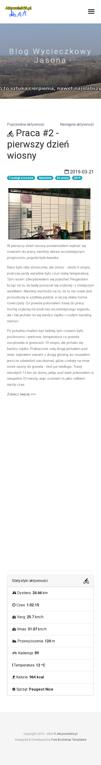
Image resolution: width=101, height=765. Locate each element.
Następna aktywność (77, 124)
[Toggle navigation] (91, 11)
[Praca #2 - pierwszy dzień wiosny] (49, 213)
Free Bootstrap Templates (68, 739)
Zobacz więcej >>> (21, 394)
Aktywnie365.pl (67, 734)
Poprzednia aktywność (25, 124)
